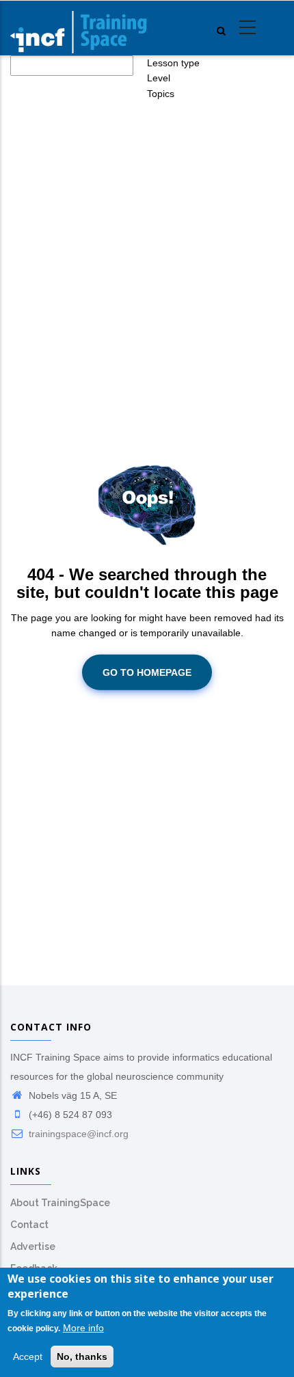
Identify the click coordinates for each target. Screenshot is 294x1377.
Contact (29, 1224)
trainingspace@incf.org (77, 1133)
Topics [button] (160, 93)
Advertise (32, 1246)
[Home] (78, 28)
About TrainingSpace (60, 1202)
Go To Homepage (147, 672)
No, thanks (82, 1356)
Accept (27, 1356)
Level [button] (158, 77)
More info (83, 1327)
